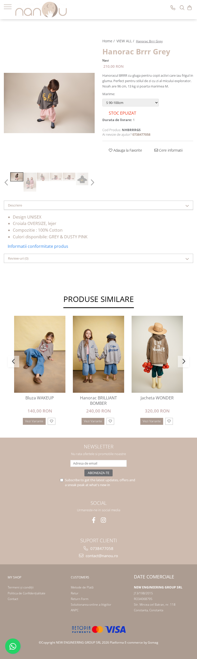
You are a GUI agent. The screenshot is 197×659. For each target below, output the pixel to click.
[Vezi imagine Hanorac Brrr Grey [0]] (16, 176)
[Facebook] (93, 520)
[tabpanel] (49, 103)
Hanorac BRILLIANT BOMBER (98, 400)
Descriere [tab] (15, 205)
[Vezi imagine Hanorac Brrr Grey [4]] (69, 176)
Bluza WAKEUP (39, 398)
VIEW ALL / (125, 40)
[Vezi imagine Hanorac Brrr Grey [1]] (29, 182)
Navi (105, 60)
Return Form (79, 599)
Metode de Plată (82, 587)
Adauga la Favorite (127, 150)
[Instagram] (103, 520)
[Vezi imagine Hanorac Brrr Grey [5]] (82, 178)
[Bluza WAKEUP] (39, 354)
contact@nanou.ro (101, 555)
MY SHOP (14, 577)
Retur (74, 593)
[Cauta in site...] (182, 7)
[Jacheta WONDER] (157, 354)
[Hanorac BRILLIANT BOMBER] (98, 354)
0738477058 (101, 548)
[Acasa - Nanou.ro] (41, 9)
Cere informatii (170, 150)
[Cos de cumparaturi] (189, 7)
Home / (109, 40)
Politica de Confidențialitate (26, 593)
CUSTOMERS (80, 577)
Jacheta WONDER (157, 398)
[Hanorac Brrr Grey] (49, 103)
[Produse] (9, 6)
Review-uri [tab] (18, 258)
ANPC (74, 610)
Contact (13, 599)
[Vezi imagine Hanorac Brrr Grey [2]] (43, 176)
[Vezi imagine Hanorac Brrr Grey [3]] (56, 176)
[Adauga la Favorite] (51, 421)
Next (91, 182)
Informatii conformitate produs (38, 246)
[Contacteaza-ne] (173, 7)
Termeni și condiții (21, 587)
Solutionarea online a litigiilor (91, 604)
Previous (6, 182)
